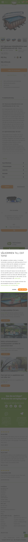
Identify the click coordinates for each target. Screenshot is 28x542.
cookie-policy (17, 278)
